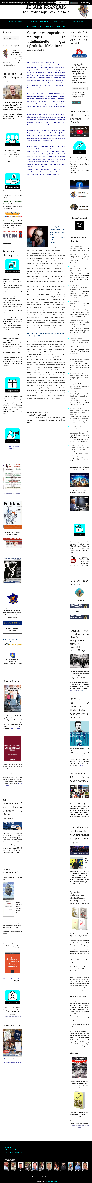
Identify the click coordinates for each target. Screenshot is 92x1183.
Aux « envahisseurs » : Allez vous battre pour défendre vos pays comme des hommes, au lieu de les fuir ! (46, 420)
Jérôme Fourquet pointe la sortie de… (79, 360)
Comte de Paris (31, 22)
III (74, 884)
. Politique (73, 164)
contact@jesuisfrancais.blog (12, 1016)
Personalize (74, 3)
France (45, 412)
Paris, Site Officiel (83, 158)
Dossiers (49, 27)
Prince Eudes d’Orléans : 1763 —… (79, 270)
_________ (12, 733)
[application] (79, 131)
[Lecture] (72, 135)
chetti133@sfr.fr (74, 690)
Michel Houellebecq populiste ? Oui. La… (79, 324)
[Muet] (85, 135)
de (76, 158)
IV (76, 884)
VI (82, 884)
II (71, 884)
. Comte (72, 158)
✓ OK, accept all (62, 3)
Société (54, 22)
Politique (18, 22)
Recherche (62, 27)
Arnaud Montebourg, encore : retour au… (79, 412)
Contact (8, 1147)
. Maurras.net (74, 168)
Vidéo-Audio (64, 22)
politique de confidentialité (77, 97)
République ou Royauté (34, 27)
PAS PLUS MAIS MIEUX (37, 415)
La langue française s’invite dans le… (79, 432)
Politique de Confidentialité (14, 1152)
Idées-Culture (77, 22)
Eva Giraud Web (51, 1181)
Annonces (44, 22)
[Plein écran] (87, 135)
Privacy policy (85, 3)
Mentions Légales (11, 1150)
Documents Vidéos (35, 412)
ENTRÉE (80, 765)
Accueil (10, 22)
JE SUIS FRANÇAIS (46, 7)
